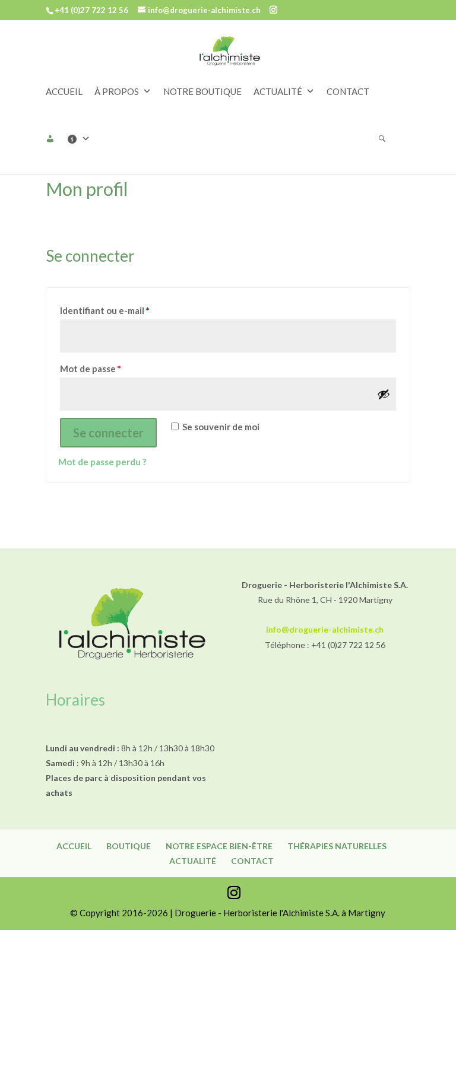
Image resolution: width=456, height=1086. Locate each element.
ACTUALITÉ (278, 91)
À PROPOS (116, 91)
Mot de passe (114, 368)
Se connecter (108, 432)
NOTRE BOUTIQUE (202, 91)
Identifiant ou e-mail (128, 310)
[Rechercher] (388, 139)
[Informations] (84, 139)
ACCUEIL (64, 91)
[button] (56, 139)
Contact (252, 861)
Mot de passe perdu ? (102, 461)
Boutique (128, 846)
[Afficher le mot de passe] (383, 394)
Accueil (73, 846)
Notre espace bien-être (219, 846)
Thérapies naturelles (337, 846)
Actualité (192, 861)
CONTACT (348, 91)
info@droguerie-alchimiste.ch (325, 629)
